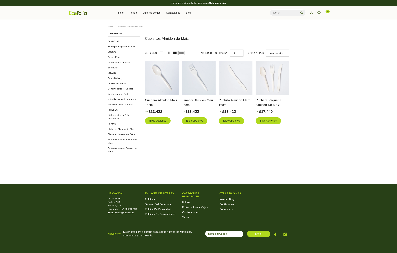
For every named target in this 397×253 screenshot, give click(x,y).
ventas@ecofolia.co (124, 212)
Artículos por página (214, 53)
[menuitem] (124, 41)
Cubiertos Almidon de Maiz (130, 26)
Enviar (258, 234)
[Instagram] (285, 234)
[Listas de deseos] (319, 12)
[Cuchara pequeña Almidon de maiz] (272, 78)
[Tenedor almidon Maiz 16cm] (199, 78)
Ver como (151, 53)
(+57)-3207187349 (128, 209)
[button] (161, 53)
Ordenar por (256, 53)
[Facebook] (275, 234)
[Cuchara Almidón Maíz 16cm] (162, 78)
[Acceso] (311, 12)
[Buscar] (288, 12)
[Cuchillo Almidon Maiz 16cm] (235, 78)
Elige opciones (157, 120)
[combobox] (284, 13)
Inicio (110, 26)
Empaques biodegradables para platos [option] (198, 3)
